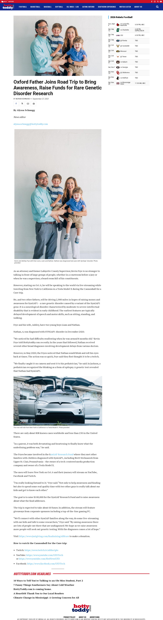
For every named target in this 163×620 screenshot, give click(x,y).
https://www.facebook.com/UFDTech (46, 563)
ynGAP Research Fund (61, 454)
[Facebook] (152, 1)
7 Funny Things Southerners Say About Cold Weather (43, 584)
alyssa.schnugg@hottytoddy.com (30, 123)
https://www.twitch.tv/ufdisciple (41, 550)
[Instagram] (155, 1)
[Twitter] (158, 1)
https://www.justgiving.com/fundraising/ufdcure (44, 536)
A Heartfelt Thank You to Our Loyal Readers (38, 593)
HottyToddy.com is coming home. (32, 589)
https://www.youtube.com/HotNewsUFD (39, 558)
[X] (21, 103)
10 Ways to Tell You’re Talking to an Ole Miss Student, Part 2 (48, 580)
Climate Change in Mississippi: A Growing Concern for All (46, 597)
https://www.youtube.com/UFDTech (44, 555)
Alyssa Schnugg (23, 99)
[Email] (27, 103)
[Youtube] (161, 1)
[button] (157, 7)
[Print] (33, 103)
